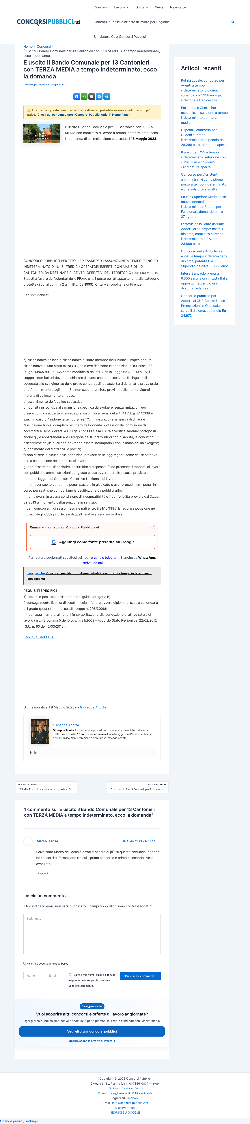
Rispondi (43, 873)
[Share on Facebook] (76, 96)
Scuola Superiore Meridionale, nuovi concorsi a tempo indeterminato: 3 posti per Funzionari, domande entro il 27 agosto (204, 206)
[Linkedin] (36, 753)
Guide (139, 7)
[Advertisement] (92, 201)
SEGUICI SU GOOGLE (125, 1112)
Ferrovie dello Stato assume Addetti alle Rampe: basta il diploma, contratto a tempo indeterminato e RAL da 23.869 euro (202, 234)
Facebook (132, 1098)
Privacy (156, 1083)
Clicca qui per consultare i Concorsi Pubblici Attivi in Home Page (83, 114)
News (159, 7)
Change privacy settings (19, 1121)
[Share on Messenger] (99, 96)
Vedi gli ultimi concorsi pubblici (92, 1031)
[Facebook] (30, 753)
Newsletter (178, 7)
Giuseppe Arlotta (93, 707)
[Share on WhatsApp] (84, 96)
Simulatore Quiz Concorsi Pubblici (120, 36)
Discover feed (125, 1108)
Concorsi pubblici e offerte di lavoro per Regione (131, 22)
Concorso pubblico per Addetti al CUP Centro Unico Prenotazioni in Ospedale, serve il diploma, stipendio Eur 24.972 (204, 305)
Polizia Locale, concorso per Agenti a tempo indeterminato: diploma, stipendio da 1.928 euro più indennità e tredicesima (202, 90)
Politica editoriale (142, 1093)
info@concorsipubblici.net (130, 1103)
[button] (127, 7)
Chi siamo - (128, 1088)
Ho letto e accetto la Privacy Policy (47, 963)
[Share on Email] (91, 96)
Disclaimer (114, 1088)
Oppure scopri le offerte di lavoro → (92, 1041)
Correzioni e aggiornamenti (114, 1093)
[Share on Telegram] (106, 96)
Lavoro (119, 7)
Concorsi (101, 7)
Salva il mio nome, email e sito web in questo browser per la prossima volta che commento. (92, 980)
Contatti (139, 1088)
